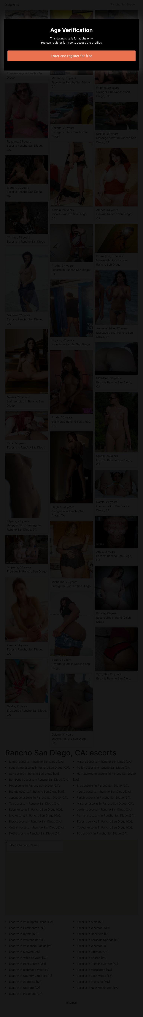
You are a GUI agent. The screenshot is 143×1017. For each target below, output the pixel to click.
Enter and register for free (71, 56)
